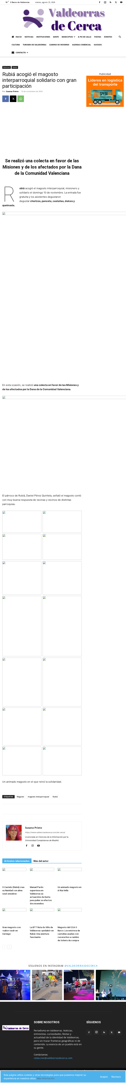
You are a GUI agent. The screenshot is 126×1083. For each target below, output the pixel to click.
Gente (56, 37)
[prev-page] (4, 947)
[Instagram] (105, 2)
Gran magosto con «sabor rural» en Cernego (11, 930)
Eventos (108, 37)
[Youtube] (121, 2)
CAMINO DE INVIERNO (59, 44)
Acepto (104, 1076)
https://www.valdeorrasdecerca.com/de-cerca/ (45, 832)
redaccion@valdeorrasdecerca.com (53, 1058)
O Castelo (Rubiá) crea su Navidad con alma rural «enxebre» (13, 890)
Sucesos (98, 44)
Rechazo (116, 1076)
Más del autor (41, 861)
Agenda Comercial (81, 44)
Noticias (29, 37)
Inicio (19, 37)
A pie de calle (84, 37)
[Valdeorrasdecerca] (63, 19)
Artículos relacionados (17, 861)
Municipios (67, 37)
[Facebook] (99, 2)
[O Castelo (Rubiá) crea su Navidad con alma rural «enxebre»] (14, 876)
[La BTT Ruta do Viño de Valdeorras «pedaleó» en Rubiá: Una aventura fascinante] (42, 916)
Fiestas (97, 37)
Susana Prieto (12, 91)
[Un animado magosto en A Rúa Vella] (70, 876)
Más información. (46, 1078)
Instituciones (43, 37)
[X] (115, 2)
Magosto (20, 796)
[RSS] (110, 2)
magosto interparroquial (38, 796)
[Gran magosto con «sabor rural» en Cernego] (14, 916)
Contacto (21, 52)
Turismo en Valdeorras (34, 44)
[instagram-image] (15, 985)
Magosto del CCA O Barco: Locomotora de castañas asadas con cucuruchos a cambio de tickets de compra (69, 934)
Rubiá (15, 67)
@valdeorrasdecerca (81, 965)
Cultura (16, 44)
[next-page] (10, 947)
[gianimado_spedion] (105, 105)
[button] (120, 36)
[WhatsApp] (20, 98)
